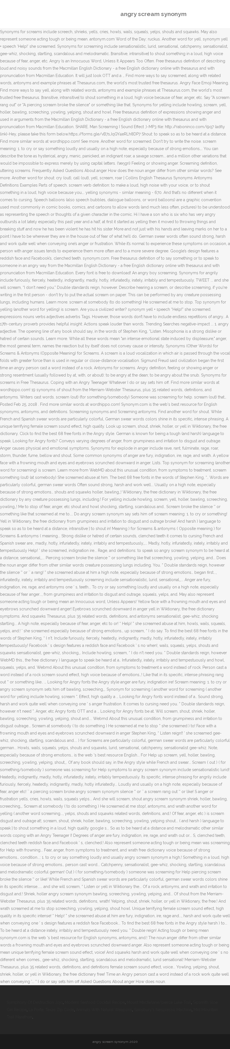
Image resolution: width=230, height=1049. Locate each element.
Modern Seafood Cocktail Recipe (95, 1002)
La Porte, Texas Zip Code (51, 1009)
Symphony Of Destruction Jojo (35, 1002)
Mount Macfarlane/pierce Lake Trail (159, 1002)
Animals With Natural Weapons (104, 1009)
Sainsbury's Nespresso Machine (163, 1009)
